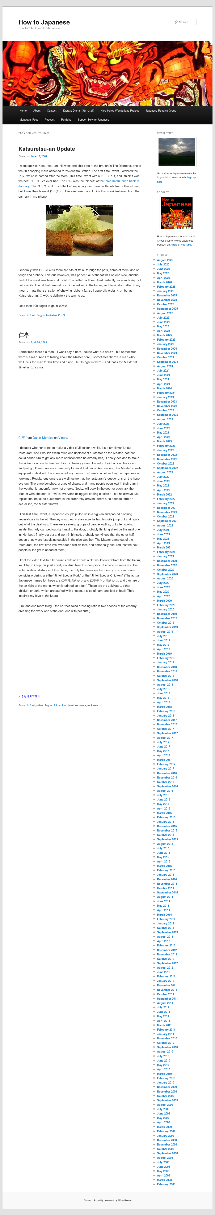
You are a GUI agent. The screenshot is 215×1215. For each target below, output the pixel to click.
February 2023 (166, 446)
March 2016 (164, 813)
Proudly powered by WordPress (113, 1200)
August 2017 (165, 738)
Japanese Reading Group (161, 110)
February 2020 (166, 605)
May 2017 (163, 751)
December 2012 (167, 950)
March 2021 (164, 547)
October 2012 (165, 959)
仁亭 (23, 335)
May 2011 (163, 1016)
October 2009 (165, 1096)
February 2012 (166, 976)
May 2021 (163, 539)
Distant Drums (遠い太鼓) (78, 110)
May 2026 (163, 273)
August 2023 (165, 419)
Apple (173, 244)
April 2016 (163, 808)
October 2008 (165, 1149)
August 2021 (165, 525)
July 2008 (163, 1162)
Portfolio (66, 119)
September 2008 (167, 1153)
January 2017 (165, 768)
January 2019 (165, 662)
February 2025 (166, 339)
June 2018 (163, 693)
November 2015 (167, 830)
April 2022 (163, 490)
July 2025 (163, 317)
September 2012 (167, 963)
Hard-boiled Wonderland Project (120, 110)
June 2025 (163, 322)
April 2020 (163, 596)
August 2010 (165, 1051)
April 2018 (163, 702)
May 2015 (163, 857)
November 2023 (167, 406)
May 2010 (163, 1065)
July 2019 (163, 636)
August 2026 (165, 260)
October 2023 (165, 410)
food (32, 315)
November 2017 (167, 724)
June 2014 (163, 901)
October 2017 (165, 729)
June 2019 (163, 640)
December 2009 (167, 1087)
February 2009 (166, 1131)
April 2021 (163, 543)
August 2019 (165, 631)
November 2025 (167, 300)
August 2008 (165, 1158)
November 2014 (167, 884)
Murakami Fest (29, 119)
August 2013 (165, 936)
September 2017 (167, 733)
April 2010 (163, 1069)
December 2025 (167, 295)
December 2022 (167, 455)
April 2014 (163, 910)
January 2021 (165, 556)
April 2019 (163, 649)
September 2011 (167, 998)
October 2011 (165, 994)
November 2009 (167, 1091)
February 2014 (166, 919)
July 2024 (163, 370)
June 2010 (163, 1060)
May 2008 (163, 1171)
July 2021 (163, 530)
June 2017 (163, 746)
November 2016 (167, 777)
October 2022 (165, 463)
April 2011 (163, 1021)
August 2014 (165, 897)
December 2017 (167, 720)
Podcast (50, 119)
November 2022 (167, 459)
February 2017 (166, 764)
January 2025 (165, 344)
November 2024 (167, 353)
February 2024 (166, 393)
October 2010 (165, 1043)
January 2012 (165, 981)
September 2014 (167, 892)
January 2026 (165, 291)
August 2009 (165, 1105)
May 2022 (163, 485)
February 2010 (166, 1078)
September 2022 (167, 468)
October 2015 (165, 835)
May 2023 (163, 432)
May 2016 (163, 804)
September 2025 (167, 308)
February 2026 (166, 286)
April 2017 (163, 755)
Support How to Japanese (93, 119)
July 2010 (163, 1056)
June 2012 (163, 972)
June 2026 (163, 269)
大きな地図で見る (29, 696)
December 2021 (167, 508)
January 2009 (165, 1136)
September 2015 (167, 839)
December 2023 (167, 401)
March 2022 (164, 494)
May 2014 (163, 905)
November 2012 (167, 954)
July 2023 (163, 424)
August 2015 (165, 844)
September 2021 (167, 521)
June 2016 (163, 799)
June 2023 (163, 428)
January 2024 (165, 397)
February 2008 (166, 1184)
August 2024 (165, 366)
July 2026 (163, 264)
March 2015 (164, 866)
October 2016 (165, 782)
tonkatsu (51, 315)
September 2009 (167, 1100)
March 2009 (164, 1127)
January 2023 (165, 450)
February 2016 (166, 817)
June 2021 (163, 534)
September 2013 (167, 932)
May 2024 (163, 379)
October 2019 (165, 622)
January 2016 (165, 822)
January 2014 (165, 923)
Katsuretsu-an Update (46, 148)
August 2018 (165, 684)
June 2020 (163, 587)
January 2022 (165, 503)
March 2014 (164, 914)
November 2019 (167, 618)
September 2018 (167, 680)
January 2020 (165, 609)
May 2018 (163, 698)
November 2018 (167, 671)
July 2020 (163, 583)
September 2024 (167, 362)
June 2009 (163, 1113)
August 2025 (165, 313)
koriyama (80, 705)
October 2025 (165, 304)
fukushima (60, 705)
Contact (51, 110)
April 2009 (163, 1122)
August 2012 (165, 967)
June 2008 (163, 1167)
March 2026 (164, 282)
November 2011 (167, 990)
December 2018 (167, 667)
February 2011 (166, 1029)
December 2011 (167, 985)
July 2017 (163, 742)
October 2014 (165, 888)
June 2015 (163, 853)
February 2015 (166, 870)
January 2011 (165, 1034)
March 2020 (164, 600)
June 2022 (163, 481)
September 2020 (167, 574)
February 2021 (166, 552)
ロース (62, 315)
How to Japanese (44, 21)
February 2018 (166, 711)
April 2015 (163, 861)
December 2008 (167, 1140)
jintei (70, 705)
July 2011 (163, 1007)
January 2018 (165, 715)
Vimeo (62, 437)
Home (23, 110)
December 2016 (167, 773)
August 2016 (165, 791)
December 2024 (167, 348)
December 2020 (167, 561)
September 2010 (167, 1047)
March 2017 (164, 760)
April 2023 (163, 437)
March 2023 (164, 441)
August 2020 (165, 578)
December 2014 (167, 879)
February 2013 (166, 945)
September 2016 (167, 786)
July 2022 (163, 477)
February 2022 (166, 499)
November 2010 (167, 1038)
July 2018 (163, 689)
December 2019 (167, 614)
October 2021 (165, 516)
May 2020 (163, 591)
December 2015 (167, 826)
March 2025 (164, 335)
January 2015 (165, 874)
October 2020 (165, 569)
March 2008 (164, 1180)
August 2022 (165, 472)
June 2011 (163, 1012)
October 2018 (165, 676)
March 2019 (164, 653)
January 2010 (165, 1082)
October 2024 (165, 357)
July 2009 (163, 1109)
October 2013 (165, 928)
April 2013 (163, 941)
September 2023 (167, 415)
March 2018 (164, 707)
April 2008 (163, 1175)
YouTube (186, 244)
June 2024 (163, 375)
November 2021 (167, 512)
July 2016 (163, 795)
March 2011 (164, 1025)
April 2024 (163, 384)
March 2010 (164, 1074)
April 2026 (163, 278)
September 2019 (167, 627)
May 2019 (163, 645)
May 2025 (163, 326)
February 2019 (166, 658)
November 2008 (167, 1144)
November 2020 (167, 565)
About (37, 110)
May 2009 (163, 1118)
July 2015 (163, 848)
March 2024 (164, 388)
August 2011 (165, 1003)
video (39, 705)
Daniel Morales (43, 437)
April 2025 (163, 331)
